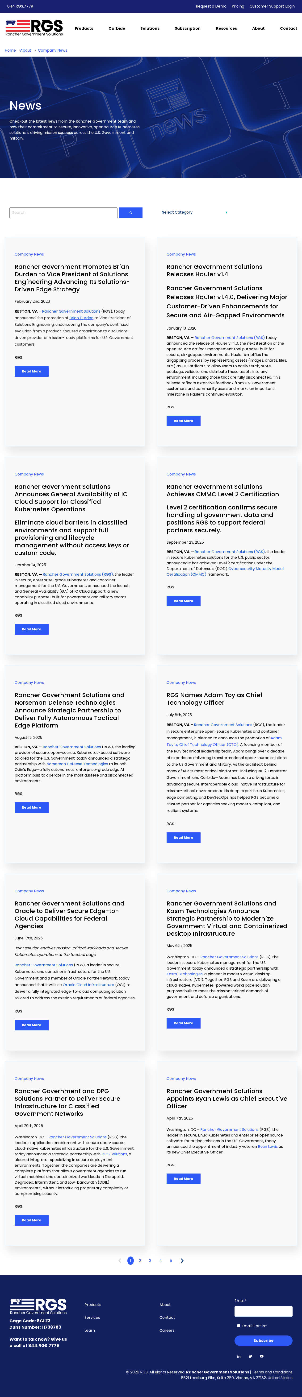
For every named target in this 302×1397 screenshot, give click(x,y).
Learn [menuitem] (89, 1330)
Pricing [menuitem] (238, 6)
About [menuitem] (165, 1304)
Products (84, 28)
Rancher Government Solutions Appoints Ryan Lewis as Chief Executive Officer (227, 1098)
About (258, 28)
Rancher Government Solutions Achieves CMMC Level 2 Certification (223, 490)
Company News (52, 50)
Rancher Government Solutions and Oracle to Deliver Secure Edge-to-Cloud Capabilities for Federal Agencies (70, 914)
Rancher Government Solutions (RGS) (230, 337)
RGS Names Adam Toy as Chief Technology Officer (214, 699)
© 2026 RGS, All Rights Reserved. (156, 1372)
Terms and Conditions (272, 1372)
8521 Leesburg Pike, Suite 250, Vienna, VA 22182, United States (237, 1377)
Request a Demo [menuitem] (211, 6)
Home (10, 50)
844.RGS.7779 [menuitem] (20, 6)
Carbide (117, 28)
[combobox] (63, 212)
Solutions (149, 28)
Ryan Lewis (268, 1146)
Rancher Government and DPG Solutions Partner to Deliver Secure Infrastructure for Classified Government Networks (67, 1102)
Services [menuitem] (92, 1317)
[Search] (131, 212)
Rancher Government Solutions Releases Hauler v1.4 (214, 270)
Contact (288, 28)
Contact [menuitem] (167, 1317)
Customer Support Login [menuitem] (272, 6)
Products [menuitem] (92, 1304)
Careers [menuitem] (167, 1330)
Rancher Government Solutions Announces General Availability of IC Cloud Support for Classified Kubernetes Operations (71, 497)
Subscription (188, 28)
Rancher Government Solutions (218, 1372)
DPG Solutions (114, 1154)
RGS (18, 357)
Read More (31, 371)
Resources (226, 28)
